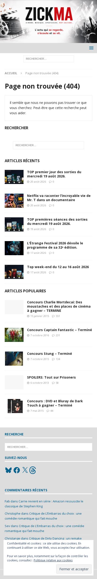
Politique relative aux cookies (53, 560)
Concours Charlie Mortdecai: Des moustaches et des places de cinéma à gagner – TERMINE (59, 306)
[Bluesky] (8, 470)
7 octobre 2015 (39, 359)
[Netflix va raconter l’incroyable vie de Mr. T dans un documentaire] (14, 201)
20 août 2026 (38, 181)
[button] (90, 47)
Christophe (12, 513)
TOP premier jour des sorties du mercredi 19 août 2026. (54, 174)
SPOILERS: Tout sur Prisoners (51, 377)
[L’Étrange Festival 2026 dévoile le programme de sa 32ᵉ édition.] (14, 248)
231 (58, 335)
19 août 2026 (38, 229)
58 (57, 382)
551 (58, 316)
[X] (25, 470)
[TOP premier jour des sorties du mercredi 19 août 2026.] (14, 177)
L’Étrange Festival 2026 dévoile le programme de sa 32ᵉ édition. (55, 245)
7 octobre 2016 (39, 335)
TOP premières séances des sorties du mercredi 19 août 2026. (57, 221)
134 (58, 359)
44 (51, 410)
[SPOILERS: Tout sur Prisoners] (14, 382)
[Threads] (33, 470)
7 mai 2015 (37, 410)
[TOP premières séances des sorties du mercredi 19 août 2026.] (14, 224)
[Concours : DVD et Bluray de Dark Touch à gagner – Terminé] (14, 406)
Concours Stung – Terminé (49, 353)
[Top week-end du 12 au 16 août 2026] (14, 272)
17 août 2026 (38, 252)
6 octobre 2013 (39, 382)
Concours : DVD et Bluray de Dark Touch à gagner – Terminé (55, 403)
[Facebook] (16, 470)
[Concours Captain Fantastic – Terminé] (14, 335)
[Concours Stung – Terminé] (14, 359)
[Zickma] (48, 40)
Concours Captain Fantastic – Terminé (59, 330)
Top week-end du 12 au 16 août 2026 (58, 267)
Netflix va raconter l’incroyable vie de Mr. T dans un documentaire (59, 197)
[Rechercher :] (48, 58)
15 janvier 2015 (39, 316)
